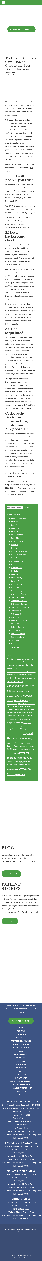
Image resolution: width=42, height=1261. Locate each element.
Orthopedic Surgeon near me (21, 706)
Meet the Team (21, 1034)
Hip (12, 564)
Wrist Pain (15, 647)
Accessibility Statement (21, 1088)
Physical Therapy (18, 624)
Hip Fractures (16, 568)
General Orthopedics (19, 551)
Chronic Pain (23, 659)
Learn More (11, 874)
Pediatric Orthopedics (20, 620)
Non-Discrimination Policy (21, 1081)
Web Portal (21, 1064)
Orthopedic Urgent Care (21, 607)
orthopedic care (18, 665)
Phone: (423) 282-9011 (21, 29)
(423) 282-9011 (11, 488)
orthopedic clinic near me (24, 674)
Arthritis (14, 521)
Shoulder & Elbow (18, 633)
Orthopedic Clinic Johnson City (27, 669)
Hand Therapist (17, 558)
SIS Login (21, 1061)
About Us (21, 1031)
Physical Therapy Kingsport (21, 749)
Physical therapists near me (14, 733)
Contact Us (21, 1074)
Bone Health (16, 528)
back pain (17, 659)
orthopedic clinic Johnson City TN (16, 672)
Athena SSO (21, 1058)
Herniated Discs (17, 561)
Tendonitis (15, 640)
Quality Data (21, 1078)
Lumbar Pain (16, 581)
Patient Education (21, 1048)
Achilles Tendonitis (18, 518)
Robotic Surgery (17, 627)
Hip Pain (14, 571)
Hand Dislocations (18, 554)
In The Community (21, 1044)
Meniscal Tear (16, 584)
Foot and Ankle (17, 541)
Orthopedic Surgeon (19, 601)
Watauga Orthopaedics (16, 433)
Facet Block (16, 538)
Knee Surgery (16, 577)
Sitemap (21, 1095)
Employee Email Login (21, 1085)
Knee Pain (15, 574)
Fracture (14, 545)
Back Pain (15, 525)
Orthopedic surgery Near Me (20, 726)
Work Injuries (16, 643)
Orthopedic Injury (18, 597)
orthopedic (10, 665)
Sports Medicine (17, 637)
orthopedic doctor (22, 307)
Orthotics (15, 617)
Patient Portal (21, 1054)
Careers (21, 1071)
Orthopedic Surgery (19, 604)
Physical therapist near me (24, 729)
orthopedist (10, 729)
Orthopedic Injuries (17, 691)
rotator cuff (16, 630)
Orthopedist (16, 614)
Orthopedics (16, 610)
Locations (21, 1068)
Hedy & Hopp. (24, 1258)
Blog (21, 1051)
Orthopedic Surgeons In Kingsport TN (17, 709)
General (14, 548)
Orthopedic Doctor (19, 594)
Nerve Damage (17, 591)
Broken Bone (16, 531)
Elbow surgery (17, 535)
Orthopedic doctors (13, 120)
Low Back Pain (28, 662)
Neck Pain (15, 587)
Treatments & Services (21, 1041)
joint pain (16, 662)
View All (10, 921)
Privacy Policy (21, 1091)
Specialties (21, 1038)
